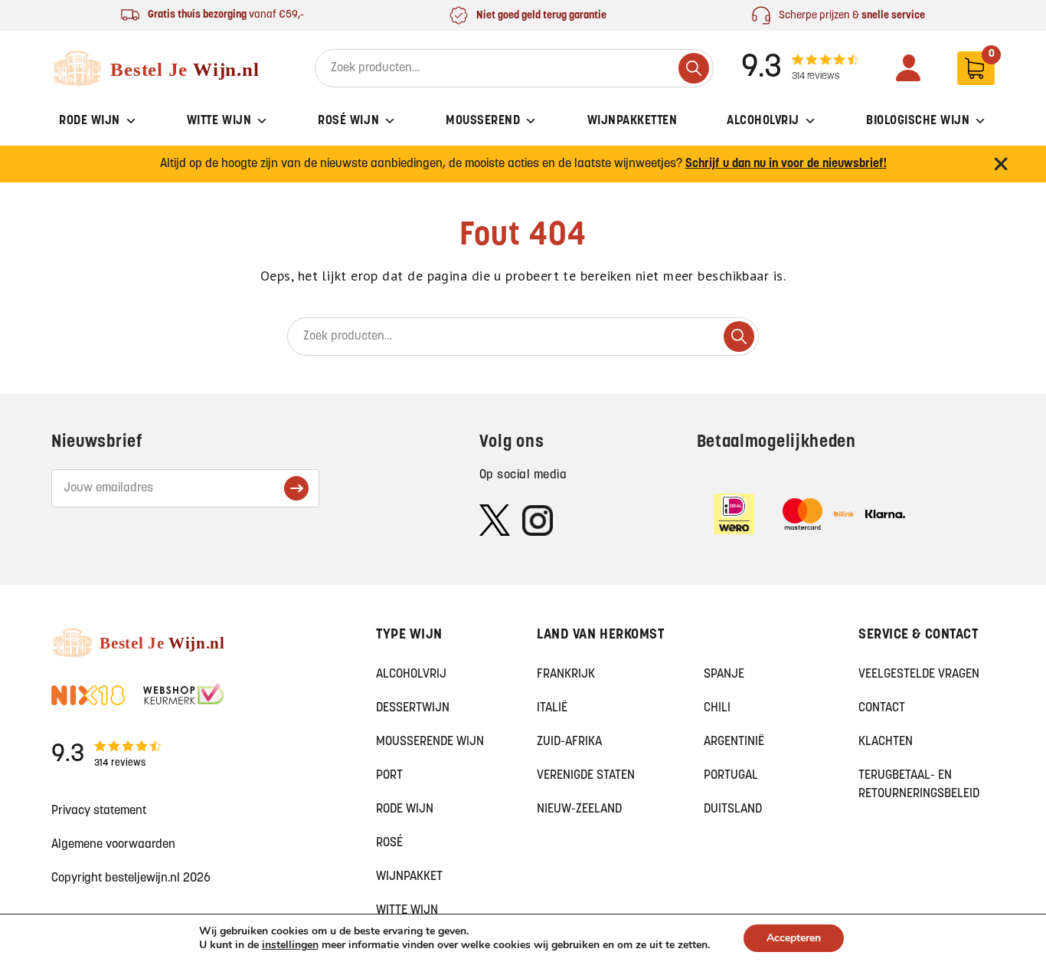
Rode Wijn (89, 121)
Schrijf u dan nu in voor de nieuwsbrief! (786, 164)
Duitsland (733, 809)
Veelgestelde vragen (918, 674)
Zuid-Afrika (569, 742)
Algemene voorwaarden (113, 845)
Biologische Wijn (917, 121)
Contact (881, 708)
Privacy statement (98, 811)
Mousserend (483, 121)
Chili (717, 708)
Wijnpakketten (632, 121)
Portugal (731, 776)
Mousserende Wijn (430, 742)
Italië (552, 708)
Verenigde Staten (586, 776)
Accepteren (794, 938)
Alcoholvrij (763, 121)
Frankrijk (566, 674)
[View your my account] (908, 67)
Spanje (724, 674)
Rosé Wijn (348, 121)
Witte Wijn (219, 121)
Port (389, 776)
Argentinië (734, 742)
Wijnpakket (409, 877)
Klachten (885, 742)
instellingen (290, 945)
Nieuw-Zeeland (579, 809)
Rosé (389, 843)
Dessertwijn (412, 708)
